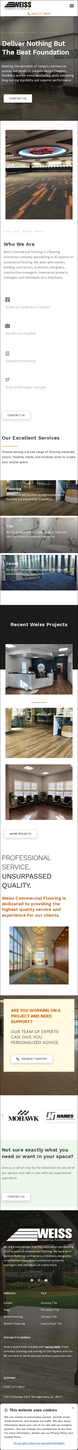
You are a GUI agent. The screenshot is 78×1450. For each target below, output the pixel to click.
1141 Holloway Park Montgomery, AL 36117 (33, 1396)
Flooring (13, 489)
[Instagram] (39, 1280)
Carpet (12, 563)
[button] (71, 5)
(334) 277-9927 (14, 1387)
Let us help (52, 1346)
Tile (9, 526)
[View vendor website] (19, 1116)
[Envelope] (46, 1280)
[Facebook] (32, 1280)
